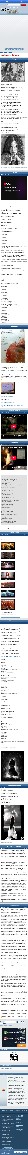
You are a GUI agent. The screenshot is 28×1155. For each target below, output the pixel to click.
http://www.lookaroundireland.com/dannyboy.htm (11, 656)
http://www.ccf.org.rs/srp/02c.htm (7, 396)
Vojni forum (18, 1116)
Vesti (22, 1115)
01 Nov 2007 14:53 (5, 328)
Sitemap (11, 1110)
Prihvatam (17, 1152)
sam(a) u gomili (14, 905)
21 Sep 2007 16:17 (5, 534)
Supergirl (14, 59)
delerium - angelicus (14, 410)
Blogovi (5, 52)
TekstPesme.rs (18, 1119)
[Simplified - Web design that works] (20, 1130)
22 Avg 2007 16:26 (5, 848)
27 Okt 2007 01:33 (5, 412)
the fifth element (14, 532)
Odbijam (24, 1152)
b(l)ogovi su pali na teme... (14, 846)
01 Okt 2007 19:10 (5, 444)
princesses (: (14, 326)
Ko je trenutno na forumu (7, 1074)
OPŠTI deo (13, 49)
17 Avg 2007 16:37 (5, 907)
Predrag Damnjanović (8, 1147)
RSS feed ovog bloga (7, 1068)
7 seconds (14, 172)
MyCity (1, 52)
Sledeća (4, 1023)
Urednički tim (17, 1110)
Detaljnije (15, 1080)
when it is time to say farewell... (14, 621)
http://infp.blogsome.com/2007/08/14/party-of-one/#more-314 (13, 965)
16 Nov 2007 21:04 (5, 174)
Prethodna (6, 1021)
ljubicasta (10, 52)
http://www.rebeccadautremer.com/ (8, 402)
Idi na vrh (25, 174)
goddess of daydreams (14, 785)
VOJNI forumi (19, 49)
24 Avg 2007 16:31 (5, 787)
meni (7, 1)
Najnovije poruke (5, 1110)
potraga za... (14, 442)
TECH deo (8, 49)
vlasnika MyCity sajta (6, 1144)
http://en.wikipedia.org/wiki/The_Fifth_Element (10, 617)
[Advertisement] (14, 31)
